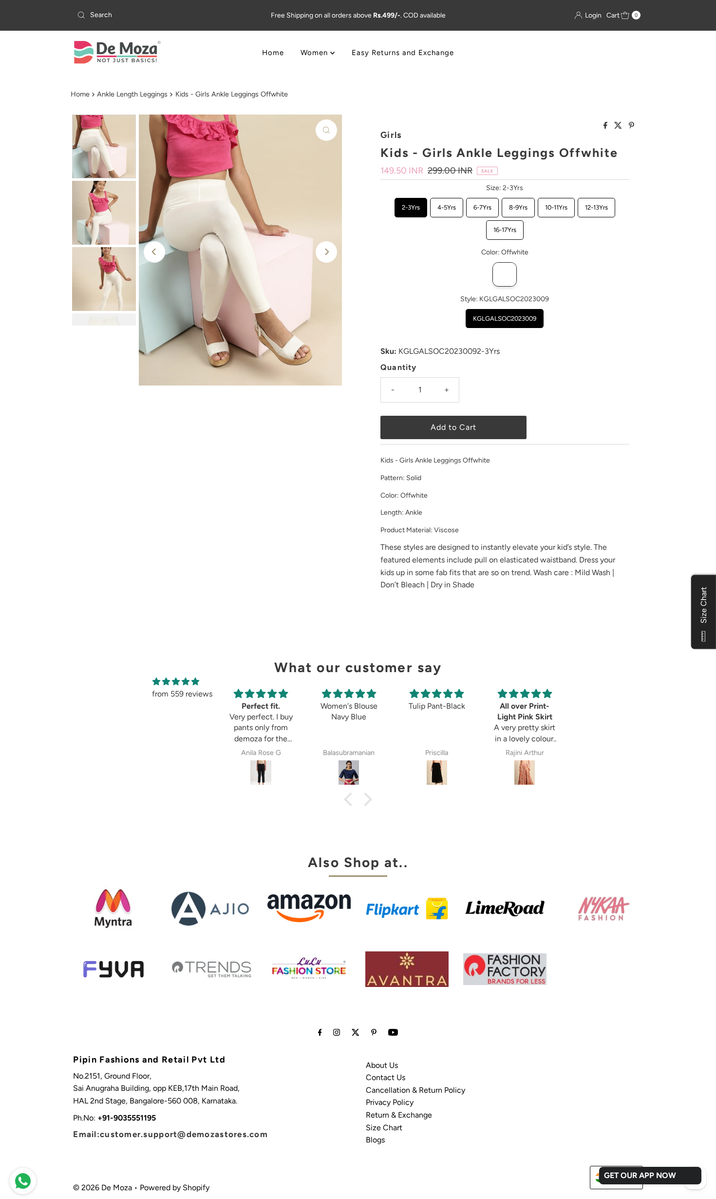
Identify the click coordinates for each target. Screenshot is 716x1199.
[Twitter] (355, 1032)
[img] (175, 682)
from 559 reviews (182, 693)
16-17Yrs (504, 226)
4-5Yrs (446, 204)
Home (273, 52)
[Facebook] (320, 1032)
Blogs (375, 1139)
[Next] (326, 252)
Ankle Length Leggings (132, 94)
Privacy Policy (390, 1102)
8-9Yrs (518, 204)
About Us (382, 1065)
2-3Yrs (410, 204)
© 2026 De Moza (102, 1187)
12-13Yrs (596, 204)
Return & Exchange (399, 1115)
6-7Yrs (482, 204)
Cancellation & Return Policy (415, 1090)
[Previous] (154, 252)
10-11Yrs (556, 204)
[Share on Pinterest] (631, 126)
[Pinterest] (374, 1032)
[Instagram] (336, 1032)
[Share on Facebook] (606, 126)
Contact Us (385, 1077)
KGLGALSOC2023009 (505, 315)
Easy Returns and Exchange (403, 52)
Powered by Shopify (174, 1187)
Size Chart (384, 1127)
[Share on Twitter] (619, 126)
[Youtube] (393, 1032)
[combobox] (165, 15)
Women (315, 52)
